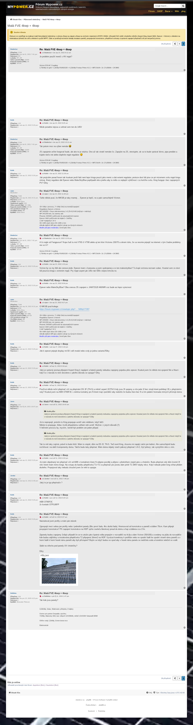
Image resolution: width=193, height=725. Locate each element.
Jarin (12, 401)
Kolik (12, 120)
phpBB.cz (102, 705)
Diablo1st (13, 49)
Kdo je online (14, 682)
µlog (183, 11)
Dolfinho (13, 593)
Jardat (12, 475)
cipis (12, 191)
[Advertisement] (96, 95)
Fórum (152, 11)
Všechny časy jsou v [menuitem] (172, 693)
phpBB (88, 700)
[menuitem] (34, 19)
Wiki (177, 11)
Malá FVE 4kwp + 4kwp (23, 25)
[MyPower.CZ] (21, 7)
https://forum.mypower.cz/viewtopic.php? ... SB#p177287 (64, 309)
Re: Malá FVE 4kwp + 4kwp (56, 49)
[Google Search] (183, 6)
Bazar (167, 11)
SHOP (160, 11)
